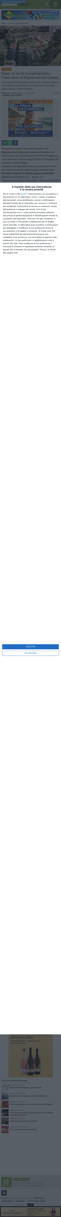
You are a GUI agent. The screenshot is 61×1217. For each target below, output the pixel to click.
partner (24, 194)
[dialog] (30, 609)
